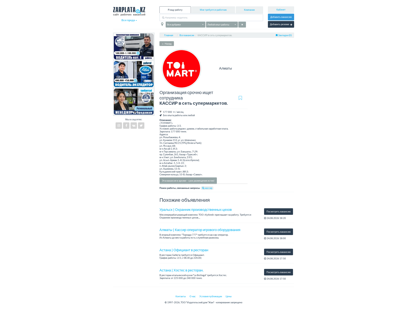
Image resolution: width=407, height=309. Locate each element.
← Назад (167, 43)
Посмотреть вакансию (278, 211)
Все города (128, 20)
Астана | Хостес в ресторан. (181, 270)
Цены (229, 296)
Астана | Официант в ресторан (183, 250)
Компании (249, 9)
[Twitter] (141, 125)
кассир (208, 187)
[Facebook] (126, 125)
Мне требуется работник (213, 9)
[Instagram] (119, 125)
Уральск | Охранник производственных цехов (195, 209)
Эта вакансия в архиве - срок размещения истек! (188, 180)
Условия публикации (210, 296)
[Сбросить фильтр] (242, 25)
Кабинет (281, 9)
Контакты (181, 296)
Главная (168, 35)
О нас (193, 296)
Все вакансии (186, 35)
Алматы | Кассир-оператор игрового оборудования (199, 230)
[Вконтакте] (134, 125)
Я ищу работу (175, 9)
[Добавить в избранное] (240, 97)
